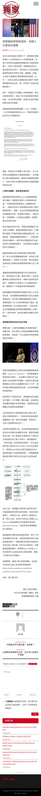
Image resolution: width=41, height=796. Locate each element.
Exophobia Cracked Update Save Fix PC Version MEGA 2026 (20, 728)
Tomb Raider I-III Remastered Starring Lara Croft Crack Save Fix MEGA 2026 (20, 762)
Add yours (32, 664)
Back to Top (19, 772)
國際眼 (14, 604)
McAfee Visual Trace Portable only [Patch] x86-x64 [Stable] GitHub (19, 744)
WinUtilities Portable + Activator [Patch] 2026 (17, 736)
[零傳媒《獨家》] (11, 9)
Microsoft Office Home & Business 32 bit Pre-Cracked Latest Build (20, 753)
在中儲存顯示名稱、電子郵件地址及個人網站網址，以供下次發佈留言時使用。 (21, 704)
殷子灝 (5, 50)
